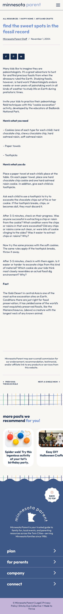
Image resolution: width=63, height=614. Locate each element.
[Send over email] (21, 57)
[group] (18, 447)
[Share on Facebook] (6, 57)
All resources (10, 19)
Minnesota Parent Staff (15, 38)
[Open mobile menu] (58, 5)
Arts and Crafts (44, 19)
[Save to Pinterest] (14, 57)
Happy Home (27, 19)
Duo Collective (33, 605)
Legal (38, 602)
